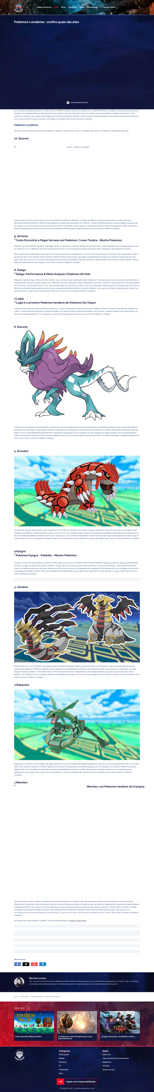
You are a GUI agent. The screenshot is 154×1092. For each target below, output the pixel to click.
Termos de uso (108, 1070)
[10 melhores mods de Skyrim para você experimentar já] (77, 1022)
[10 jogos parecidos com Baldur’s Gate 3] (120, 1022)
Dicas (63, 7)
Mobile (61, 1058)
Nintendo (63, 1062)
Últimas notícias (44, 7)
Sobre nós (106, 1055)
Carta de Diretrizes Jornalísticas (115, 1058)
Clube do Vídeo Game (77, 921)
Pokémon (60, 111)
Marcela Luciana (37, 978)
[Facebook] (17, 964)
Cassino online (109, 7)
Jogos (82, 7)
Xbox (61, 1073)
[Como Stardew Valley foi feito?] (34, 1022)
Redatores (106, 1062)
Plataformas (92, 7)
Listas (56, 7)
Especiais (73, 7)
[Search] (139, 7)
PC (60, 1066)
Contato (105, 1066)
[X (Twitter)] (26, 964)
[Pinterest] (34, 964)
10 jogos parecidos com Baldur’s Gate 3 (118, 1037)
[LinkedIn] (42, 964)
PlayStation (64, 1070)
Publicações (64, 1055)
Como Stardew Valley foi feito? (28, 1037)
